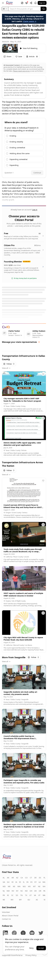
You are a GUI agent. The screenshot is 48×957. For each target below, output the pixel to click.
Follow (9, 364)
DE (35, 877)
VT (39, 895)
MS (29, 886)
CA (22, 877)
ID (20, 882)
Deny (31, 948)
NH (44, 886)
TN (21, 895)
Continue (37, 172)
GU (8, 882)
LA (40, 882)
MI (14, 886)
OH (31, 891)
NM (8, 891)
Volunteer (6, 912)
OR (40, 891)
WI (4, 899)
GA (4, 882)
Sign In (42, 3)
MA (44, 882)
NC (21, 891)
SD (17, 895)
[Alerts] (35, 3)
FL (44, 877)
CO (26, 877)
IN (27, 882)
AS (37, 899)
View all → (6, 368)
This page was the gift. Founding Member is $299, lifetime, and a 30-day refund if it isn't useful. (24, 19)
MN (18, 886)
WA (44, 895)
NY (17, 891)
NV (13, 891)
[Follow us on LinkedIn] (5, 933)
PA (44, 891)
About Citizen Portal (10, 915)
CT (31, 877)
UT (30, 895)
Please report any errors (21, 71)
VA (35, 895)
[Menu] (2, 2)
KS (31, 882)
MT (34, 886)
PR (4, 895)
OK (35, 891)
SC (12, 895)
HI (12, 882)
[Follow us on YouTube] (32, 933)
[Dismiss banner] (43, 18)
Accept (41, 948)
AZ (17, 877)
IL (23, 882)
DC (40, 877)
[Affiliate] (31, 3)
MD (4, 886)
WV (12, 899)
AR (13, 877)
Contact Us (6, 919)
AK (8, 877)
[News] (26, 3)
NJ (4, 891)
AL (4, 877)
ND (26, 891)
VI (44, 899)
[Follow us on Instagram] (23, 933)
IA (16, 882)
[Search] (44, 9)
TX (26, 895)
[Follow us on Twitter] (40, 933)
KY (35, 882)
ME (9, 886)
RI (8, 895)
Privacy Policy (30, 955)
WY (20, 899)
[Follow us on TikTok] (14, 933)
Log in (34, 209)
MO (24, 886)
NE (39, 886)
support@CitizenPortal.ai (12, 955)
